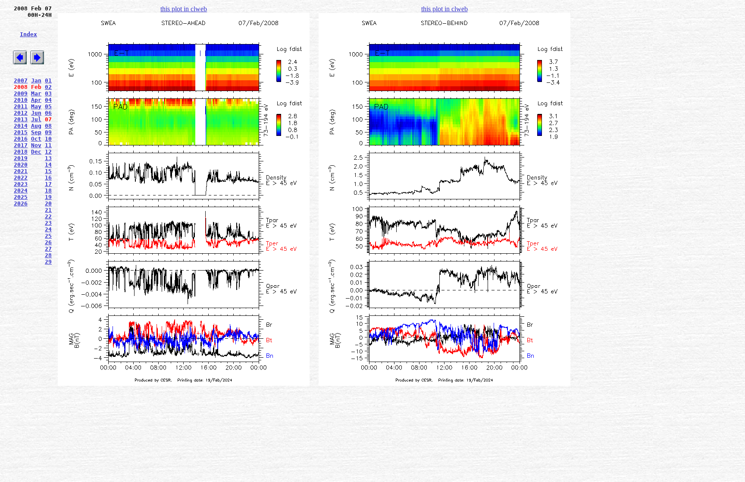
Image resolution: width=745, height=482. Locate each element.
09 (48, 132)
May (36, 106)
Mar (36, 93)
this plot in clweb (183, 9)
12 (48, 151)
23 (48, 223)
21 (48, 210)
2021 (21, 171)
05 (48, 106)
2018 (21, 151)
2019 (21, 158)
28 (48, 255)
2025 (21, 197)
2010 (21, 100)
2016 (21, 138)
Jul (36, 119)
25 (48, 236)
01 (48, 80)
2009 (21, 93)
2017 (21, 145)
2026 (21, 203)
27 (48, 249)
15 (48, 171)
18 (48, 190)
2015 (21, 132)
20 (48, 203)
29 (48, 261)
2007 (21, 80)
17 (48, 184)
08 (48, 126)
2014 (21, 126)
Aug (36, 126)
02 (48, 87)
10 (48, 138)
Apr (36, 100)
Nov (36, 145)
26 (48, 242)
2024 (21, 190)
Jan (36, 80)
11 (48, 145)
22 (48, 216)
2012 (21, 113)
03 (48, 93)
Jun (36, 113)
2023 (21, 184)
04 (48, 100)
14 (48, 164)
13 (48, 158)
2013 (21, 119)
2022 (21, 177)
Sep (36, 132)
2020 (21, 164)
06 (48, 113)
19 (48, 197)
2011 (21, 106)
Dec (36, 151)
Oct (36, 138)
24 (48, 229)
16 (48, 177)
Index (28, 34)
